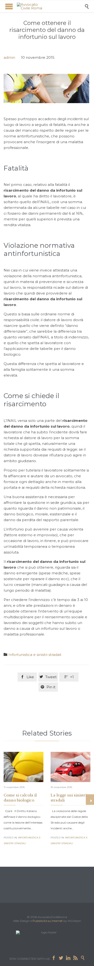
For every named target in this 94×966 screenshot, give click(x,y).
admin (9, 57)
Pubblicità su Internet (48, 921)
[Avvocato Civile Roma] (50, 6)
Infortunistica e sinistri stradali (34, 654)
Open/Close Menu (9, 6)
